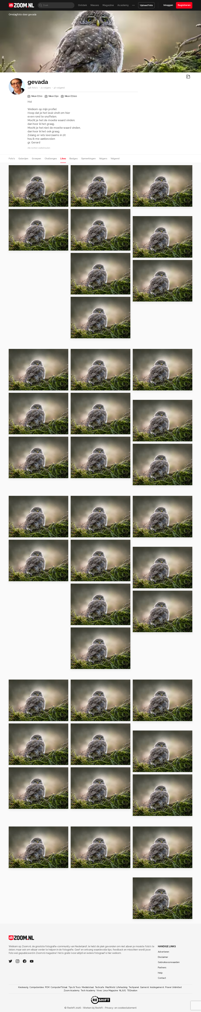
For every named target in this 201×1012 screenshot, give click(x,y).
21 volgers (46, 88)
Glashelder (141, 533)
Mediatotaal (88, 987)
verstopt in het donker (24, 387)
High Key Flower (144, 628)
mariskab (20, 683)
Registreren (184, 5)
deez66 (19, 169)
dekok (81, 683)
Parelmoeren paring (85, 665)
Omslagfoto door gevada (22, 14)
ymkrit (19, 727)
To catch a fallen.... (84, 761)
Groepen (36, 158)
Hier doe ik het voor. (85, 864)
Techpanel (134, 987)
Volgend (115, 158)
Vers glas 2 (17, 577)
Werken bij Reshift (93, 1007)
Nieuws (94, 5)
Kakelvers (140, 481)
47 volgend (59, 88)
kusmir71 (141, 777)
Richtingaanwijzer (83, 291)
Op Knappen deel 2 (22, 864)
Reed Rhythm (142, 717)
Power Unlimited (173, 987)
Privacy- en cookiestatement (120, 1007)
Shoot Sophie (143, 812)
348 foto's (33, 88)
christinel (80, 168)
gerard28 (82, 352)
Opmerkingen (88, 158)
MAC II (14, 805)
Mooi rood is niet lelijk (148, 437)
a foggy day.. (80, 203)
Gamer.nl (144, 987)
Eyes (142, 169)
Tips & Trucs (74, 987)
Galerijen (23, 158)
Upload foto (146, 5)
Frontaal (77, 533)
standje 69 (78, 577)
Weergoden (142, 298)
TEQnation (132, 990)
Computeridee (36, 987)
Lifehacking (122, 987)
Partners (162, 967)
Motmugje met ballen (24, 533)
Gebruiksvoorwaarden (169, 962)
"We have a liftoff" (146, 915)
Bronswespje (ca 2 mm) (24, 203)
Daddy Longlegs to (146, 387)
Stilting (143, 550)
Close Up (78, 247)
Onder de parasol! (83, 430)
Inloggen (168, 5)
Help (160, 973)
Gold (75, 334)
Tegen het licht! (20, 474)
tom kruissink (22, 440)
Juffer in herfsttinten (147, 203)
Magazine (108, 5)
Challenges (51, 158)
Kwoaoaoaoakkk (20, 430)
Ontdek (82, 5)
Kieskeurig (23, 987)
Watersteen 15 (143, 254)
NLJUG (122, 990)
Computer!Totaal (59, 987)
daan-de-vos (22, 212)
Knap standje (18, 247)
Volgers (103, 158)
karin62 (143, 734)
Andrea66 (144, 683)
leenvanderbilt (85, 440)
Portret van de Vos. (84, 805)
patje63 (81, 499)
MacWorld (110, 987)
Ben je (76, 621)
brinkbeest (145, 219)
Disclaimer (163, 957)
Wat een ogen (81, 474)
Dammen (139, 584)
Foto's (12, 158)
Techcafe (99, 987)
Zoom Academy (72, 990)
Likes (63, 158)
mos (12, 761)
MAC (137, 864)
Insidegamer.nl (157, 987)
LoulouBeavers (85, 727)
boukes (81, 256)
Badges (73, 158)
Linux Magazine (110, 990)
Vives (99, 990)
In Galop (139, 768)
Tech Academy (88, 990)
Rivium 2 (77, 387)
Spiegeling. (79, 717)
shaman (81, 543)
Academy (123, 5)
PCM (47, 987)
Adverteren (163, 952)
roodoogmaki (19, 717)
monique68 (21, 352)
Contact (162, 978)
